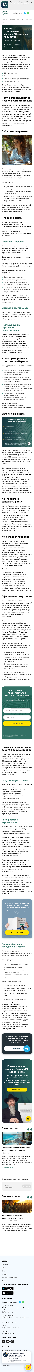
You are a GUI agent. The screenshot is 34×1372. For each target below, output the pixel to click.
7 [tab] (20, 1171)
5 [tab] (18, 1171)
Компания (5, 1264)
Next (31, 1129)
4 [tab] (17, 1171)
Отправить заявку (17, 723)
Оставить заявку (17, 1089)
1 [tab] (13, 1171)
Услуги (4, 1267)
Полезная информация (9, 1277)
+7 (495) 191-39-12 (16, 13)
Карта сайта (6, 1365)
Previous (28, 1129)
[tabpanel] (17, 1150)
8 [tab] (21, 1171)
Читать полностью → (8, 1167)
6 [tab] (19, 1171)
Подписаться (15, 1048)
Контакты (5, 1281)
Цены (3, 1271)
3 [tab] (16, 1171)
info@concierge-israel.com (10, 1328)
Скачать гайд (17, 932)
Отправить (26, 1186)
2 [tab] (15, 1171)
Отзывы (4, 1274)
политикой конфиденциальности (12, 735)
